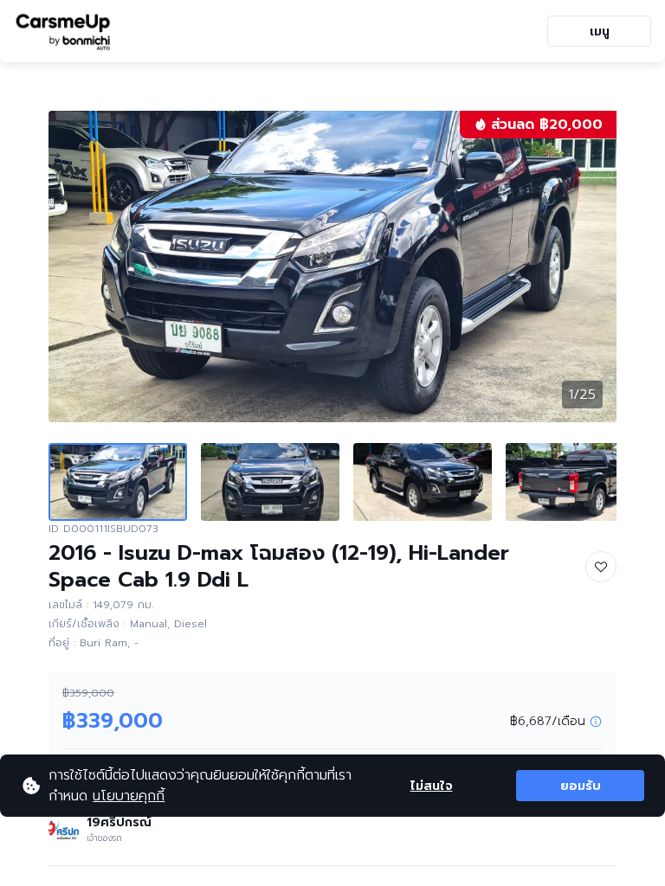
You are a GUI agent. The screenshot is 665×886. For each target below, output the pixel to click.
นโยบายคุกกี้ (129, 796)
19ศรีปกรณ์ (119, 822)
